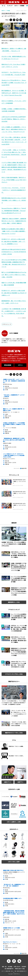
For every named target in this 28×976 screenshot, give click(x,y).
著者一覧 (4, 966)
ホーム (3, 5)
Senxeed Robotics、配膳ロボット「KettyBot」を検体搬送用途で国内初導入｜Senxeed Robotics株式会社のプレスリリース (14, 211)
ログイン (20, 365)
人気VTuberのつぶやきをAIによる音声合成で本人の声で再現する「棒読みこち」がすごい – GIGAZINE (14, 119)
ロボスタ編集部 (13, 333)
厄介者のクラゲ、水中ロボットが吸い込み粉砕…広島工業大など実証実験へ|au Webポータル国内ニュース (14, 293)
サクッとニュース (7, 324)
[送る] (17, 20)
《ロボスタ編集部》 (21, 318)
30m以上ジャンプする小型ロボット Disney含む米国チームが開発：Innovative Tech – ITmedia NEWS (14, 83)
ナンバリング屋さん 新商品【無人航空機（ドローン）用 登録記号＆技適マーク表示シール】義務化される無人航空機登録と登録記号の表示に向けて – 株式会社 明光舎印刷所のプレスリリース (14, 167)
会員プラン (20, 782)
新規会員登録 (7, 365)
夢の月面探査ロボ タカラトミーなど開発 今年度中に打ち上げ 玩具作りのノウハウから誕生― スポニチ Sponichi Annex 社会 (14, 93)
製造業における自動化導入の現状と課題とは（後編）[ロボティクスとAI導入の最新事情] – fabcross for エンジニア (14, 231)
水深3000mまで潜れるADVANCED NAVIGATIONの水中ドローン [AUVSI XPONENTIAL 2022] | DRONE (14, 252)
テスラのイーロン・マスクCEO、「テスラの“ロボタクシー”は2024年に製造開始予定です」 (14, 190)
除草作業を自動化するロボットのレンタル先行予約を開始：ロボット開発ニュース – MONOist (14, 200)
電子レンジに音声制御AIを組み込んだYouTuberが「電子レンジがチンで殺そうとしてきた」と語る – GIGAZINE (14, 275)
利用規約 (24, 966)
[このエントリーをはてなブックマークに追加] (20, 20)
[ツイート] (11, 20)
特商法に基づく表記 (20, 968)
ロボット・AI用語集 (19, 5)
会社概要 (10, 966)
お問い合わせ (17, 966)
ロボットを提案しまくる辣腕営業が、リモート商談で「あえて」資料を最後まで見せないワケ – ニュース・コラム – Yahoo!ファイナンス (14, 129)
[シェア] (14, 20)
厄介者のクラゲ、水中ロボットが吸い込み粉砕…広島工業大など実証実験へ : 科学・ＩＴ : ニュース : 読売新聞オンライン (13, 242)
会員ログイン (7, 782)
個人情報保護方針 (9, 968)
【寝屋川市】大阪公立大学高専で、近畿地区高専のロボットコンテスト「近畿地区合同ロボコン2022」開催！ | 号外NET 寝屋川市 (14, 221)
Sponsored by (17, 468)
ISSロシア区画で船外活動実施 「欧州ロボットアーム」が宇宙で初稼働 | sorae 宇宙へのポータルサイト (14, 180)
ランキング (9, 5)
